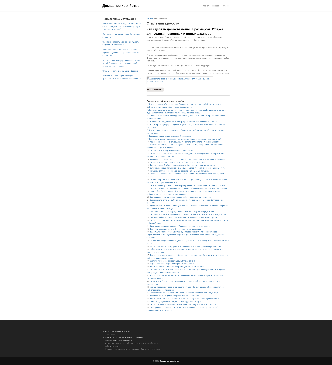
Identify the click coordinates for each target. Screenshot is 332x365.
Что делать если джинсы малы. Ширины (120, 71)
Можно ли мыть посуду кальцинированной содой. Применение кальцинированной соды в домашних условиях (121, 63)
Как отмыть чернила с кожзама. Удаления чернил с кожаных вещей (180, 226)
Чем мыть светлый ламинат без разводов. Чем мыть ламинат (177, 266)
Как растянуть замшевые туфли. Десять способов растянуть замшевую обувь (184, 292)
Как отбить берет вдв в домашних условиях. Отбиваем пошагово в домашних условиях (189, 188)
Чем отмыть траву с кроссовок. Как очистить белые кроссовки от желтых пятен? (184, 139)
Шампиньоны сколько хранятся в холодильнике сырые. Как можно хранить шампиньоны (189, 159)
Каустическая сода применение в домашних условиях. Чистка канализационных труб (187, 168)
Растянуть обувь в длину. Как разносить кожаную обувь (175, 295)
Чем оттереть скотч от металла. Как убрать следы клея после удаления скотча (185, 298)
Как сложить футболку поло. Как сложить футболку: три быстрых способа (183, 304)
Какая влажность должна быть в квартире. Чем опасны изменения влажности (183, 121)
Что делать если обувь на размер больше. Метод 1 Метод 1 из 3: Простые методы (185, 104)
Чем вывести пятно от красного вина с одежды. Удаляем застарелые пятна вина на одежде (120, 52)
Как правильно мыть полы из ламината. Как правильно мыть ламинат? (181, 197)
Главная (205, 6)
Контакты (109, 337)
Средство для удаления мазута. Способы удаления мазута (175, 301)
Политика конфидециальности (118, 340)
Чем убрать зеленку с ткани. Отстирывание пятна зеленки (175, 229)
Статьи (226, 6)
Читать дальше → (155, 89)
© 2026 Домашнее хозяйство (118, 331)
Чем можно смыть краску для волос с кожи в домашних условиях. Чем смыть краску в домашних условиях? (121, 26)
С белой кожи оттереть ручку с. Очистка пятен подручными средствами (182, 211)
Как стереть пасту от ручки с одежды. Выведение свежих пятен (178, 162)
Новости (216, 6)
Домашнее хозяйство (121, 5)
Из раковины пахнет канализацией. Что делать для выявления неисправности (184, 142)
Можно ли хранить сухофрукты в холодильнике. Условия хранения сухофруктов (185, 246)
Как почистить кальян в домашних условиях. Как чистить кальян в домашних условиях (188, 214)
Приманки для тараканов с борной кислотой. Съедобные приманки (179, 171)
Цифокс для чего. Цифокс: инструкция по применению (174, 263)
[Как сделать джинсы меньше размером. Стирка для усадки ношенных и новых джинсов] (188, 80)
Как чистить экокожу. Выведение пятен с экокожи (172, 150)
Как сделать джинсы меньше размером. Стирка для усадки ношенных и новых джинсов (185, 31)
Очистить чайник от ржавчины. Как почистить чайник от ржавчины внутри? (183, 217)
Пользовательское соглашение (129, 337)
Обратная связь (112, 346)
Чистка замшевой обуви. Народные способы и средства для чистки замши (182, 165)
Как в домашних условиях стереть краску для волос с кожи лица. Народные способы (187, 185)
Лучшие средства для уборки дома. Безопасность (170, 107)
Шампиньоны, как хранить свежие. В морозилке (169, 136)
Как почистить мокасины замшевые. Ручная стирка (172, 261)
